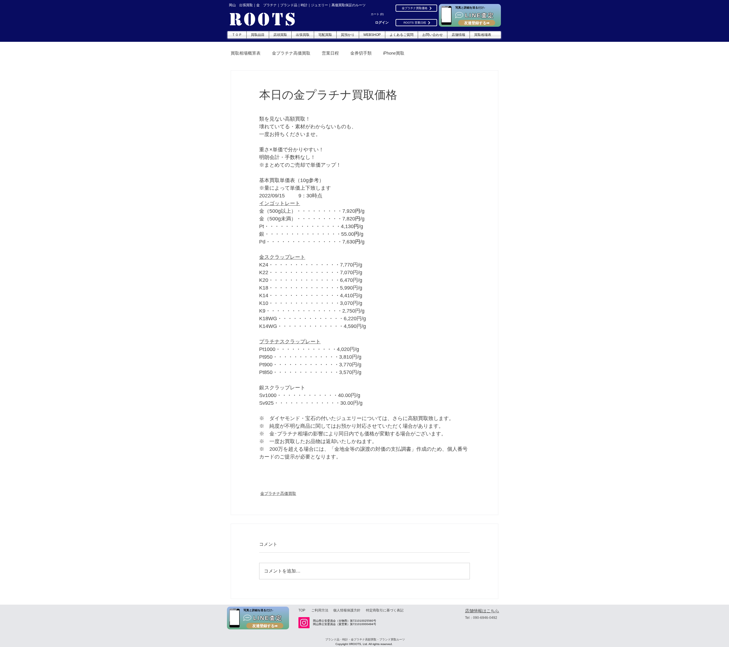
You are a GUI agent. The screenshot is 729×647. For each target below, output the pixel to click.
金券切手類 (361, 53)
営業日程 (330, 53)
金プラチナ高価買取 (291, 53)
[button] (378, 14)
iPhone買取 (393, 53)
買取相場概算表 (246, 53)
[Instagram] (304, 622)
